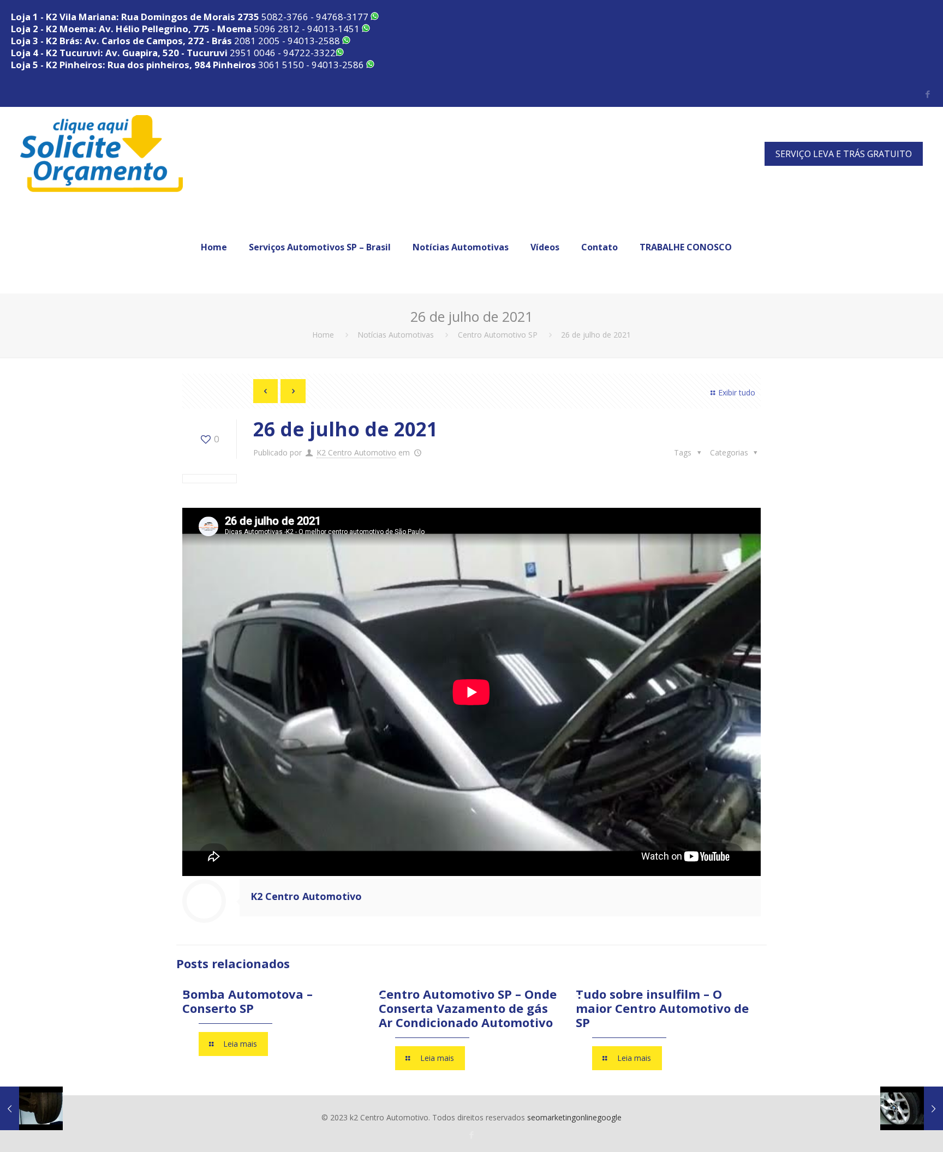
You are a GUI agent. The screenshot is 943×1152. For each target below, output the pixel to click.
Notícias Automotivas (395, 334)
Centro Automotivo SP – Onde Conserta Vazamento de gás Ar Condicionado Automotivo (468, 1008)
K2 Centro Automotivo (356, 452)
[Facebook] (928, 93)
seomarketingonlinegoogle (574, 1117)
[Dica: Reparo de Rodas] (911, 1108)
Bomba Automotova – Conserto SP (247, 1001)
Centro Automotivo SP (498, 334)
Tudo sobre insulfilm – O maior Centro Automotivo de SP (662, 1008)
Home (323, 334)
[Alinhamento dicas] (31, 1108)
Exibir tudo (736, 392)
